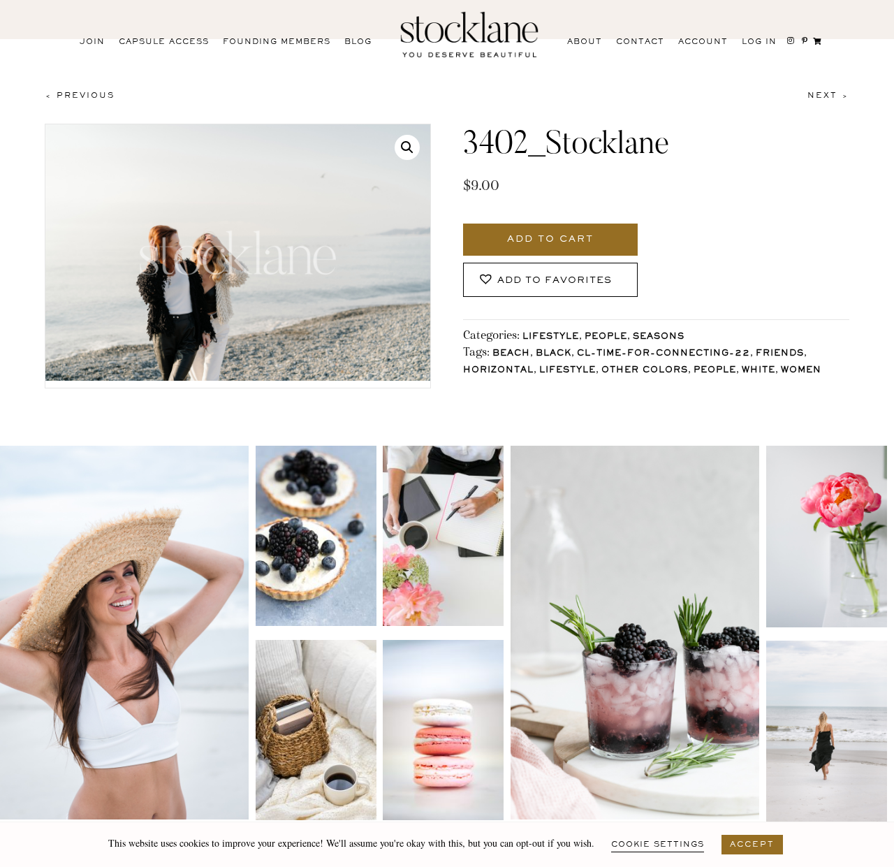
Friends (780, 354)
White (758, 370)
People (606, 337)
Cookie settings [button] (657, 844)
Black (553, 354)
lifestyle (567, 370)
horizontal (498, 370)
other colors (644, 370)
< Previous (80, 95)
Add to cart (550, 239)
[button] (407, 147)
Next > (828, 95)
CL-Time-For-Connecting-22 (663, 354)
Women (801, 370)
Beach (511, 354)
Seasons (658, 337)
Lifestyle (550, 337)
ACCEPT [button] (752, 844)
